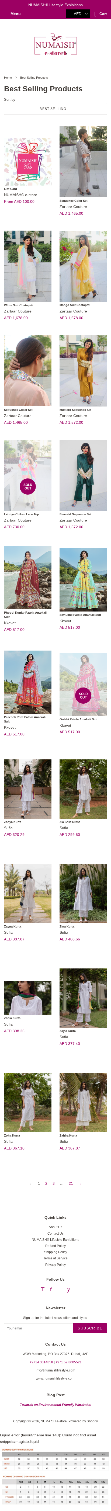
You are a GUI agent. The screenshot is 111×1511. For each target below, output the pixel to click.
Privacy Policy (55, 1265)
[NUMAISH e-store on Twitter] (42, 1290)
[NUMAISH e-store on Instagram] (59, 1290)
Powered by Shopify (83, 1421)
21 (71, 1183)
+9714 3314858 (41, 1362)
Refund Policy (55, 1246)
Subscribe (90, 1328)
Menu (15, 14)
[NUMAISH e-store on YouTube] (68, 1290)
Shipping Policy (55, 1252)
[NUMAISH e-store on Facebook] (51, 1290)
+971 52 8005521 (69, 1362)
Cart (102, 14)
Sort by (9, 100)
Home (8, 77)
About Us (55, 1227)
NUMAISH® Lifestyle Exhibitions (55, 1240)
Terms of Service (55, 1258)
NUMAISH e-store (54, 1421)
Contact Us (55, 1233)
